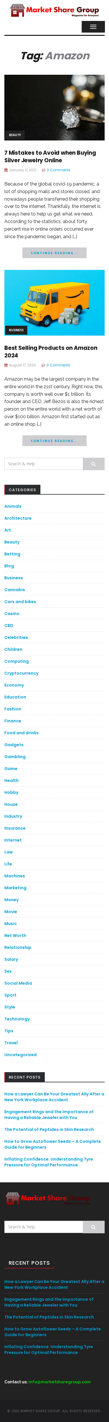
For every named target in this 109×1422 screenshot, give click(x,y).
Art (7, 530)
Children (13, 649)
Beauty (15, 135)
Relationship (17, 947)
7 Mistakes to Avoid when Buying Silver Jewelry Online (50, 157)
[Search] (94, 464)
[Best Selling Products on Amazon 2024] (54, 302)
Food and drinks (21, 733)
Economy (14, 685)
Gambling (15, 757)
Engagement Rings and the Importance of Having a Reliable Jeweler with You (49, 1114)
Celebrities (16, 637)
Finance (12, 721)
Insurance (15, 828)
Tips (8, 1031)
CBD (8, 625)
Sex (8, 971)
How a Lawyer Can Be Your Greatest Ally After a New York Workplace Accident (54, 1097)
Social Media (18, 983)
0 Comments (58, 169)
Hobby (11, 792)
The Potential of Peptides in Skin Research (49, 1129)
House (11, 804)
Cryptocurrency (21, 673)
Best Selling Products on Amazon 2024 (50, 352)
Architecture (18, 518)
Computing (16, 661)
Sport (10, 995)
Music (10, 923)
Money (11, 900)
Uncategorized (20, 1055)
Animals (13, 506)
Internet (13, 840)
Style (9, 1007)
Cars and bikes (20, 602)
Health (11, 780)
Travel (11, 1043)
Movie (10, 912)
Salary (11, 959)
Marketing (15, 888)
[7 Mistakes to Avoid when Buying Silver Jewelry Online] (54, 107)
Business (16, 330)
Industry (13, 816)
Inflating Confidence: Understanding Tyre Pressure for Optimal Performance (48, 1162)
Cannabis (14, 590)
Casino (11, 613)
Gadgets (14, 745)
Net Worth (15, 935)
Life (8, 864)
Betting (12, 554)
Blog (9, 566)
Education (15, 697)
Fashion (12, 709)
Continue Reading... (54, 253)
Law (8, 852)
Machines (14, 876)
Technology (17, 1019)
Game (10, 768)
